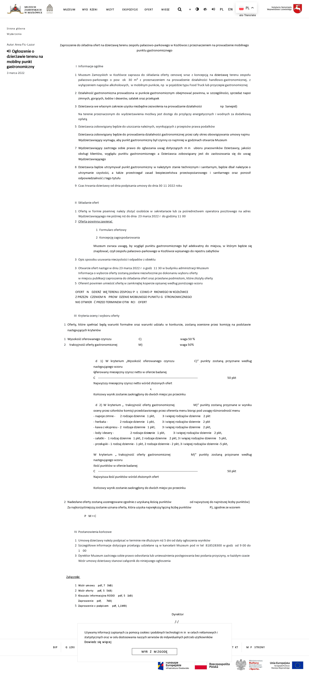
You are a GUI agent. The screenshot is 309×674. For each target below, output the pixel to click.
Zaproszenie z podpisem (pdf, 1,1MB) (102, 606)
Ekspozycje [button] (130, 9)
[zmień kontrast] (197, 9)
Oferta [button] (149, 9)
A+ (189, 9)
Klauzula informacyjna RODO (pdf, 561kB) (105, 595)
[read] (213, 9)
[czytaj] (205, 9)
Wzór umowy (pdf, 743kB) (95, 585)
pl (222, 9)
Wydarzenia (90, 9)
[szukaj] (180, 9)
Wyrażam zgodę (154, 652)
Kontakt (232, 647)
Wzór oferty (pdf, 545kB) (95, 590)
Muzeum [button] (69, 9)
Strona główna (16, 28)
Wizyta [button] (111, 9)
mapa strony (255, 647)
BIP (55, 647)
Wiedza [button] (166, 9)
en (230, 9)
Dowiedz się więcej (98, 642)
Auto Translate (247, 15)
